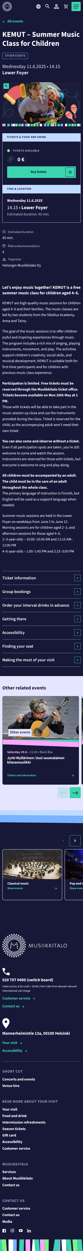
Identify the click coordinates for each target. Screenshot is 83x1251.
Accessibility (12, 1051)
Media (7, 1221)
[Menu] (76, 6)
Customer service (16, 998)
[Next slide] (75, 792)
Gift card (9, 1135)
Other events (15, 55)
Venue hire (11, 1086)
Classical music (18, 883)
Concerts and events (18, 1079)
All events (15, 21)
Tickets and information (21, 775)
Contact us (10, 1006)
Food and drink (14, 1116)
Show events (15, 888)
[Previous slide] (63, 792)
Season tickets (14, 1129)
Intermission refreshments (23, 1122)
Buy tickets (38, 172)
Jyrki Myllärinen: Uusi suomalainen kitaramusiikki (35, 760)
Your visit (9, 1043)
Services (9, 1172)
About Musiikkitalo (17, 1178)
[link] (65, 6)
